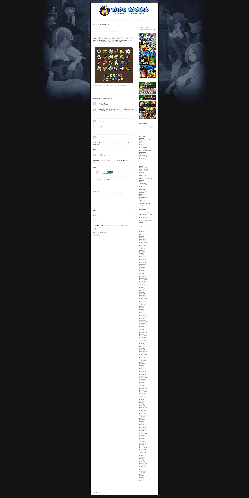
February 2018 (142, 388)
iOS (140, 186)
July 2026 (141, 231)
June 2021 (141, 326)
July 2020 (141, 343)
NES (140, 195)
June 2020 (141, 345)
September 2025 (142, 247)
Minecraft (141, 192)
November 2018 (142, 374)
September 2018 (142, 377)
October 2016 (142, 413)
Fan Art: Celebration (143, 135)
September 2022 (142, 303)
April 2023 (141, 292)
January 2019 (141, 371)
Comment (95, 195)
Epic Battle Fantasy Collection (145, 178)
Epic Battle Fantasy (149, 212)
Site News (141, 200)
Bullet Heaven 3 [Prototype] (148, 215)
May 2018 (141, 383)
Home (96, 19)
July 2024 (141, 268)
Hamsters (141, 141)
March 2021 (141, 331)
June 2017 (141, 401)
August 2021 (141, 323)
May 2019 (141, 365)
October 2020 (142, 338)
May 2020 (141, 346)
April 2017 (141, 404)
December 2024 (142, 261)
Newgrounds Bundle (143, 153)
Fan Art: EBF (141, 144)
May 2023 (141, 290)
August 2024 (141, 267)
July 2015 (141, 436)
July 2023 (141, 287)
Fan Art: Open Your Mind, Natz (145, 150)
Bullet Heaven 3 (142, 170)
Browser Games (110, 19)
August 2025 (141, 248)
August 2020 (141, 341)
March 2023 (141, 293)
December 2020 (142, 335)
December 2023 (142, 279)
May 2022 (141, 309)
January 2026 (141, 240)
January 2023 (141, 296)
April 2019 (141, 366)
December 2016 (142, 410)
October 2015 (142, 432)
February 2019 (142, 369)
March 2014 (141, 461)
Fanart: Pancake (97, 93)
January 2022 (141, 315)
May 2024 (141, 271)
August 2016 (141, 416)
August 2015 (141, 435)
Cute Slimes (141, 138)
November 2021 (142, 318)
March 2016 (141, 424)
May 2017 (141, 402)
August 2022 (141, 304)
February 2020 (142, 351)
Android (141, 166)
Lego (140, 187)
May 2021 (141, 327)
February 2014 (142, 463)
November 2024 (142, 262)
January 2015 (141, 446)
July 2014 (141, 455)
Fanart (124, 19)
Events (140, 180)
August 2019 (141, 360)
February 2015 (142, 444)
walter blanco (102, 103)
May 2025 (141, 253)
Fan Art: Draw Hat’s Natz (144, 145)
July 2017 (141, 399)
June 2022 (141, 307)
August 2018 (141, 379)
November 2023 (142, 281)
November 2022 (142, 299)
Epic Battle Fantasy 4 (143, 175)
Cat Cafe (141, 172)
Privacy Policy (148, 19)
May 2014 (141, 458)
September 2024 (142, 265)
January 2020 (141, 352)
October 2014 (142, 450)
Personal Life (142, 197)
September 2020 (142, 340)
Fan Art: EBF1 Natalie (143, 156)
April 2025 (141, 254)
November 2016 (142, 411)
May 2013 (141, 477)
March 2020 (141, 349)
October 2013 (142, 469)
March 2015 (141, 443)
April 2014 (141, 460)
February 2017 (142, 407)
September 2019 (142, 359)
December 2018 (142, 373)
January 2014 (141, 464)
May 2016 (141, 421)
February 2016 (142, 425)
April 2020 (141, 348)
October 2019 (142, 357)
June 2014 (141, 457)
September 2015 (142, 433)
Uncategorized (142, 205)
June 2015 (141, 438)
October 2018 (142, 376)
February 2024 (142, 276)
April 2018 (141, 385)
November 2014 (142, 449)
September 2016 (142, 415)
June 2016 (141, 419)
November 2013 (142, 468)
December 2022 (142, 298)
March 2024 (141, 275)
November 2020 (142, 337)
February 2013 (142, 480)
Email (94, 215)
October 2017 (142, 394)
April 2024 (141, 273)
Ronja (140, 198)
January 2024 (141, 278)
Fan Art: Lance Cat (142, 158)
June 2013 (141, 475)
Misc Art (140, 194)
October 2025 (142, 245)
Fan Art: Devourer (142, 152)
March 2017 (141, 405)
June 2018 (141, 382)
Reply (94, 115)
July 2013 (141, 474)
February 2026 (142, 239)
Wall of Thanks (139, 19)
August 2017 (141, 397)
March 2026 (141, 237)
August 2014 (141, 454)
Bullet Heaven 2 (142, 169)
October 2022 (142, 301)
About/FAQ (102, 19)
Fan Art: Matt (141, 142)
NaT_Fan (141, 220)
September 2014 (142, 452)
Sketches (118, 19)
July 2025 (141, 250)
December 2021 (142, 317)
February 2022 (142, 313)
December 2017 (142, 391)
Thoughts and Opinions (144, 203)
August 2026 (141, 229)
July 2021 (141, 324)
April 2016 (141, 422)
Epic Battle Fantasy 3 (143, 173)
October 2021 (142, 320)
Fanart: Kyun (130, 93)
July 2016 (141, 418)
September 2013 (142, 471)
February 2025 (142, 257)
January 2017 (141, 408)
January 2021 (141, 334)
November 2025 (142, 243)
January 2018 (141, 390)
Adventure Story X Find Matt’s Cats (146, 149)
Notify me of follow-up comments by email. (102, 228)
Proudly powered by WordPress (99, 492)
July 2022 (141, 306)
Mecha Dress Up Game (143, 191)
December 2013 (142, 466)
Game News (141, 183)
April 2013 (141, 478)
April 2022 (141, 310)
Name (94, 210)
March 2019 (141, 368)
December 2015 (142, 429)
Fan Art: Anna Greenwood (144, 147)
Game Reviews (142, 184)
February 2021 (142, 332)
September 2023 (142, 284)
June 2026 (141, 233)
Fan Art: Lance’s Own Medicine (145, 139)
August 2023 (141, 285)
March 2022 (141, 312)
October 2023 (142, 282)
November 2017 (142, 393)
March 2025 (141, 256)
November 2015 (142, 430)
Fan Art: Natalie (142, 136)
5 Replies (95, 27)
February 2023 (142, 295)
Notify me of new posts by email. (100, 232)
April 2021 (141, 329)
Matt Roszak (123, 85)
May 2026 (141, 234)
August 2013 (141, 472)
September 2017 (142, 396)
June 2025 (141, 251)
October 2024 (142, 264)
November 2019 (142, 355)
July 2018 (141, 380)
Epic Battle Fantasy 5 (107, 85)
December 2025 (142, 242)
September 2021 (142, 321)
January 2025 (141, 259)
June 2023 (141, 289)
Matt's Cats (141, 189)
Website (95, 220)
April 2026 (141, 236)
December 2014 (142, 447)
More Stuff (131, 19)
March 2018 (141, 387)
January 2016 (141, 427)
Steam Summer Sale (143, 155)
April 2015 (141, 441)
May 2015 (141, 439)
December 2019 (142, 354)
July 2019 (141, 362)
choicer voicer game (143, 217)
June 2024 (141, 270)
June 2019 (141, 363)
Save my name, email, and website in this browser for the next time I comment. (112, 225)
